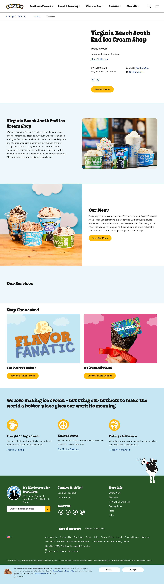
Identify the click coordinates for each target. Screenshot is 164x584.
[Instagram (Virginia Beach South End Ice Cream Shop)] (98, 80)
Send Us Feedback (67, 493)
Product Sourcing (15, 450)
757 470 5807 (142, 68)
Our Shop (37, 16)
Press (111, 510)
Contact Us (65, 537)
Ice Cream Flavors (40, 6)
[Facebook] (61, 512)
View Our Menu (102, 89)
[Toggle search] (149, 6)
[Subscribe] (47, 509)
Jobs (111, 515)
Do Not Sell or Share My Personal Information (67, 541)
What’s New (99, 528)
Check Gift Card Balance (100, 375)
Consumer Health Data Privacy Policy (110, 541)
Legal (119, 537)
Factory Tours (115, 506)
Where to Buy (93, 6)
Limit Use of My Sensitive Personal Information (67, 546)
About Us (132, 6)
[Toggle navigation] (157, 6)
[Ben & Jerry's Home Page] (15, 6)
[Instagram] (68, 512)
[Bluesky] (82, 512)
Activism (114, 6)
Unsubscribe (64, 497)
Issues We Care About (119, 450)
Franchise (78, 537)
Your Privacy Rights (41, 573)
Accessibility (51, 537)
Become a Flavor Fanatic (22, 375)
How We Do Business (119, 502)
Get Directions (136, 72)
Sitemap (145, 537)
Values (88, 528)
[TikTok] (75, 512)
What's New (114, 493)
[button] (9, 537)
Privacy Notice (132, 537)
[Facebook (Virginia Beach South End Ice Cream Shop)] (93, 80)
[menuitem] (41, 6)
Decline (109, 570)
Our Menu (51, 16)
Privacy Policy (70, 571)
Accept (133, 570)
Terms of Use (107, 537)
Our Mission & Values (68, 449)
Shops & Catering (68, 6)
